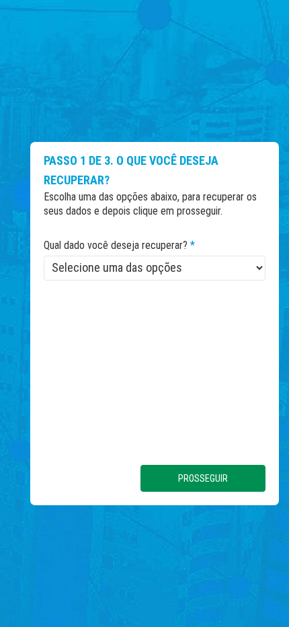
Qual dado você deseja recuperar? (119, 245)
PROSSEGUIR (203, 478)
